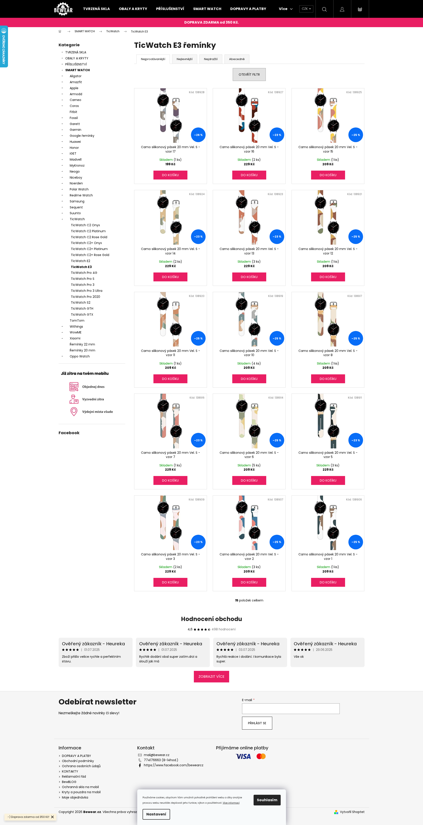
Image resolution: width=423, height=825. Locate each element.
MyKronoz (77, 165)
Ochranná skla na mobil (80, 787)
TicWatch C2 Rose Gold (89, 237)
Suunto (75, 213)
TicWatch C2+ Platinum (89, 249)
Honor (74, 147)
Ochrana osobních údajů (81, 766)
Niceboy (76, 177)
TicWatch (77, 219)
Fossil (74, 118)
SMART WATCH (77, 70)
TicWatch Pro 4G (84, 272)
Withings (76, 326)
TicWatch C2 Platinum (88, 231)
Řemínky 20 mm (82, 350)
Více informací (231, 803)
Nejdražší (211, 59)
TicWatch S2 (80, 302)
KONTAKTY (70, 771)
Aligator (75, 76)
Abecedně (237, 59)
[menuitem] (96, 9)
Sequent (76, 207)
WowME (75, 332)
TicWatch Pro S (82, 278)
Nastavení (156, 814)
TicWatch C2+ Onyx (86, 243)
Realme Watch (81, 195)
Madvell (75, 159)
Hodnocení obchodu (211, 619)
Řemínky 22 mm (82, 344)
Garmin (75, 129)
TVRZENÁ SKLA (75, 52)
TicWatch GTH (82, 308)
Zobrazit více (211, 676)
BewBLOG (69, 782)
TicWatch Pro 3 (82, 284)
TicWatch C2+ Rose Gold (90, 255)
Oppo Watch (80, 356)
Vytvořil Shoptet (352, 812)
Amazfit (76, 82)
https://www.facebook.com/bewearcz (173, 765)
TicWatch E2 (80, 261)
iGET (73, 153)
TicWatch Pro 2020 (85, 296)
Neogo (75, 171)
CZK (305, 8)
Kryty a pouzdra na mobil (81, 792)
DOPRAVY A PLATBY (76, 756)
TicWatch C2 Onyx (85, 225)
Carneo (75, 100)
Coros (74, 106)
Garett (75, 124)
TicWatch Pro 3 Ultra (86, 290)
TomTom (77, 320)
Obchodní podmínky (78, 761)
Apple (74, 88)
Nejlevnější (185, 59)
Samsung (77, 201)
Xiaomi (75, 338)
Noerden (76, 183)
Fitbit (73, 112)
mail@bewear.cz (156, 755)
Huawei (75, 141)
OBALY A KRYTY (76, 58)
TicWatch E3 (81, 267)
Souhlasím (267, 800)
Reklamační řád (74, 776)
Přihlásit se (257, 723)
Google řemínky (82, 135)
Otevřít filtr (249, 74)
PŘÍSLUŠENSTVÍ (76, 64)
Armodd (76, 94)
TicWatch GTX (82, 314)
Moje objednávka (75, 797)
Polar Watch (79, 189)
